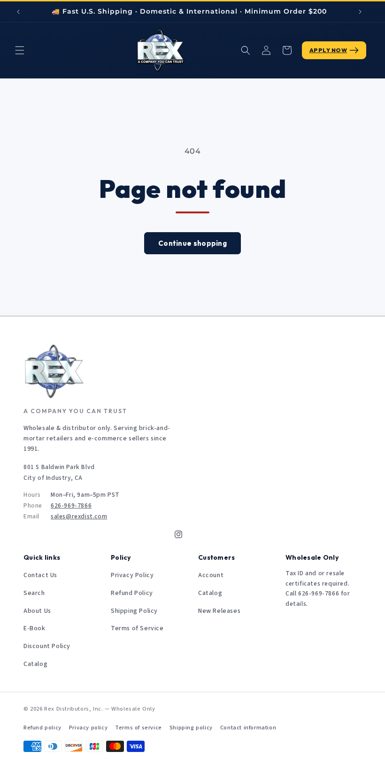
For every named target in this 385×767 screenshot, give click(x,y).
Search (34, 593)
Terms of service (138, 727)
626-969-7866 (71, 505)
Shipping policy (191, 727)
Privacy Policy (132, 575)
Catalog (35, 664)
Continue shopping (192, 243)
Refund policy (42, 727)
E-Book (34, 628)
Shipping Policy (134, 611)
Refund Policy (132, 593)
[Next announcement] (360, 11)
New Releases (219, 611)
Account (210, 575)
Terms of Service (137, 628)
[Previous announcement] (18, 11)
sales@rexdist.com (79, 516)
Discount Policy (46, 646)
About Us (37, 611)
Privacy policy (88, 727)
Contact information (248, 727)
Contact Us (40, 575)
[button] (19, 50)
